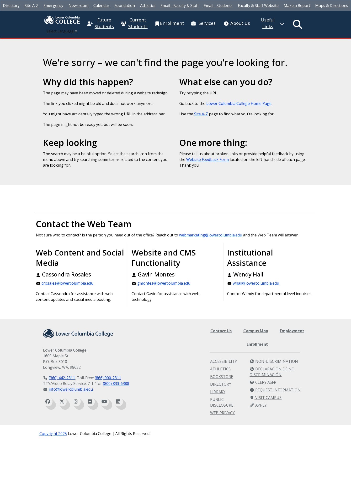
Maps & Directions (331, 5)
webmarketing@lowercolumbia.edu (210, 235)
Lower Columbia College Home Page (238, 103)
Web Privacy (222, 412)
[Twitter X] (62, 401)
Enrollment (257, 344)
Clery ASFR (265, 382)
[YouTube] (104, 401)
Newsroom (78, 5)
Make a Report (297, 5)
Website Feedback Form (207, 159)
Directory (11, 5)
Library (217, 391)
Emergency (53, 5)
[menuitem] (11, 5)
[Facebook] (48, 401)
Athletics (147, 5)
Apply (260, 405)
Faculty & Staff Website (258, 5)
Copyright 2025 (53, 433)
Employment (292, 330)
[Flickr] (90, 401)
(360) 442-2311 (62, 377)
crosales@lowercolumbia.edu (67, 283)
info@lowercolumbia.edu (71, 389)
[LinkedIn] (118, 401)
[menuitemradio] (297, 24)
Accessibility (223, 361)
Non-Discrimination (276, 361)
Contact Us (221, 330)
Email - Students (218, 5)
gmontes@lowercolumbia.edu (163, 283)
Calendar (101, 5)
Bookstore (221, 376)
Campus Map (255, 330)
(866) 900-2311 (108, 377)
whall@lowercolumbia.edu (256, 283)
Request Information (277, 390)
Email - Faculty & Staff (179, 5)
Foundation (124, 5)
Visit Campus (268, 397)
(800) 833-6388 (116, 383)
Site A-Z (31, 5)
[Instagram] (76, 401)
